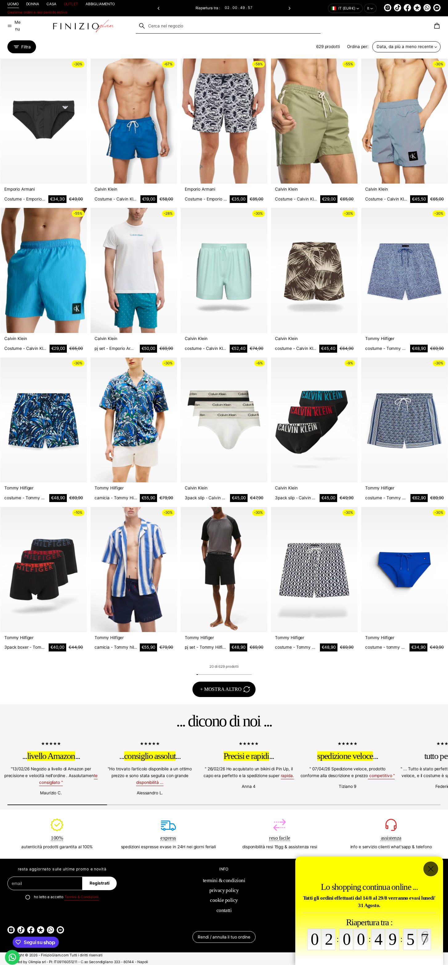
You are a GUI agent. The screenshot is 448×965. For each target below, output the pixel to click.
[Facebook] (407, 7)
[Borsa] (436, 25)
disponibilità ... (149, 782)
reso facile (279, 838)
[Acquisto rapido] (77, 174)
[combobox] (228, 25)
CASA (51, 4)
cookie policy (224, 900)
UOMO (13, 4)
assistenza (391, 838)
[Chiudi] (430, 869)
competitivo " (381, 775)
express (168, 838)
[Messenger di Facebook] (437, 7)
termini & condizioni (224, 880)
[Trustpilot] (417, 7)
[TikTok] (397, 7)
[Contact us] (12, 957)
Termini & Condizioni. (81, 897)
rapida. (287, 775)
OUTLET (71, 4)
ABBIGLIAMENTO (100, 4)
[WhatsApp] (427, 7)
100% (57, 838)
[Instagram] (387, 7)
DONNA (32, 4)
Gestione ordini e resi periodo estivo (37, 12)
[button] (159, 8)
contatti (224, 910)
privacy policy (224, 890)
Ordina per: (358, 46)
